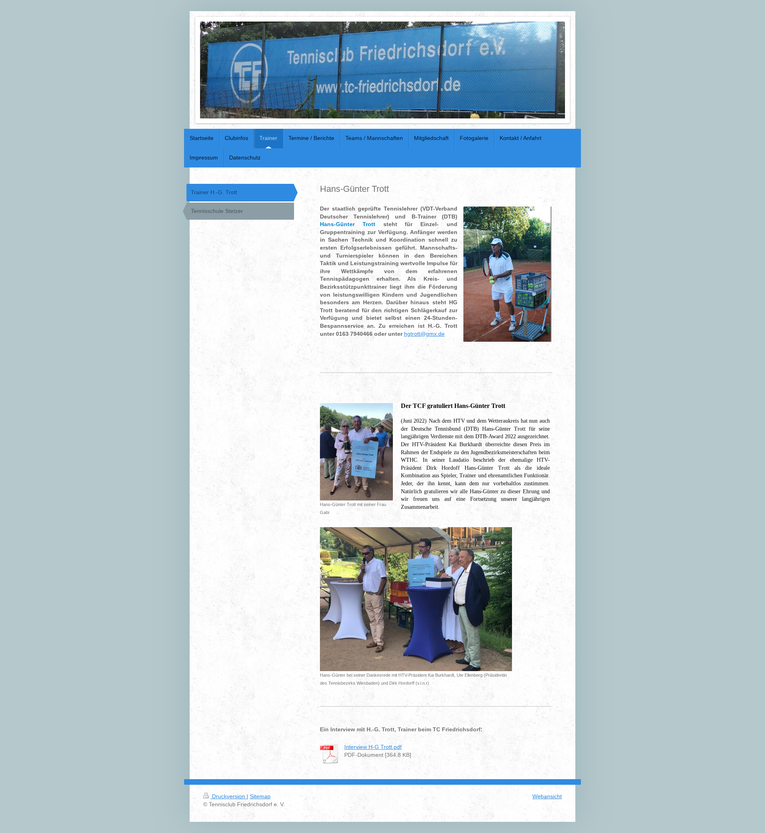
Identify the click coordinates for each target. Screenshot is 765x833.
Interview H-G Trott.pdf (373, 747)
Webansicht (547, 796)
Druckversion (228, 796)
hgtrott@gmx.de (424, 334)
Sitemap (260, 796)
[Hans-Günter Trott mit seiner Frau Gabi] (356, 451)
